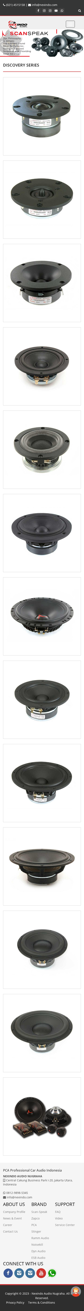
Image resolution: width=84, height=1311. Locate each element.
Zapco (35, 1218)
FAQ (58, 1212)
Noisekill (37, 1244)
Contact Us (10, 1231)
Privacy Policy (15, 1302)
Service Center (65, 1225)
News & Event (12, 1218)
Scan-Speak (39, 1212)
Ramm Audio (40, 1238)
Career (7, 1225)
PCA (34, 1225)
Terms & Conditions (41, 1302)
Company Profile (14, 1212)
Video (59, 1218)
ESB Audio (38, 1258)
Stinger (36, 1231)
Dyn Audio (38, 1251)
